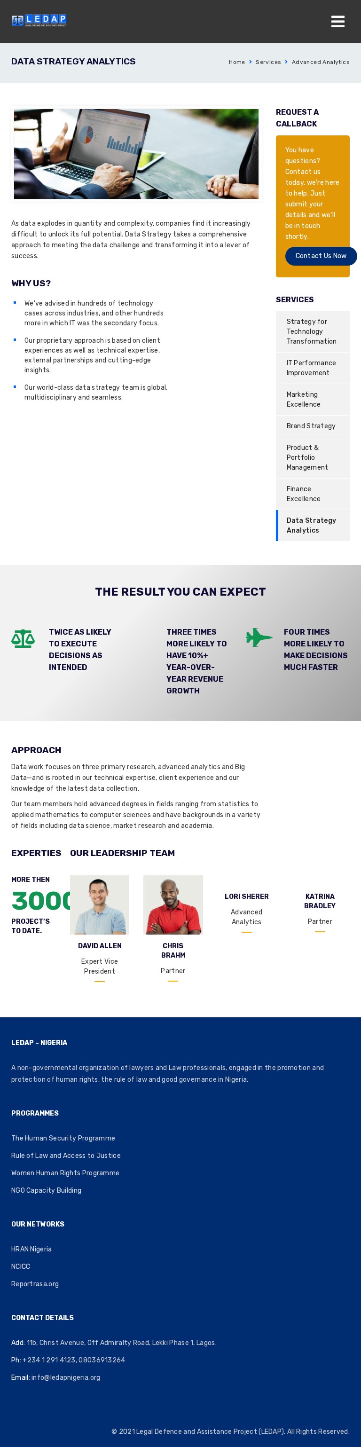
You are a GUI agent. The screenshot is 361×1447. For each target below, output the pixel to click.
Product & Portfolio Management (308, 458)
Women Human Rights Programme (65, 1173)
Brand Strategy (311, 426)
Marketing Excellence (304, 400)
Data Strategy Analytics (312, 526)
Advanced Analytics (321, 62)
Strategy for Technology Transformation (312, 332)
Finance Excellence (304, 494)
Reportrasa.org (35, 1284)
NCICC (21, 1267)
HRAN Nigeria (31, 1249)
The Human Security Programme (63, 1138)
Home (237, 62)
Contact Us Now (321, 256)
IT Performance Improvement (312, 368)
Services (268, 62)
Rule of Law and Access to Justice (66, 1156)
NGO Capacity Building (46, 1191)
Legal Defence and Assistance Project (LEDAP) (210, 1432)
